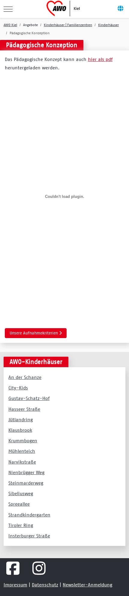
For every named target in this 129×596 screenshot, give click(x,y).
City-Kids (18, 387)
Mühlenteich (21, 451)
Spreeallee (19, 504)
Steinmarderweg (25, 483)
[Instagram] (39, 568)
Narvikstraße (22, 461)
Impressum (15, 584)
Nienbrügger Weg (26, 472)
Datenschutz (45, 584)
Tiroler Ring (20, 525)
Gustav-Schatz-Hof (29, 398)
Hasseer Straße (24, 409)
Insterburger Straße (29, 535)
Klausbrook (20, 430)
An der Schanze (24, 377)
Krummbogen (22, 440)
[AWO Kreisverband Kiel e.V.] (64, 9)
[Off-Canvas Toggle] (120, 9)
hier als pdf (100, 59)
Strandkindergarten (29, 514)
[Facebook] (13, 568)
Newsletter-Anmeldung (87, 584)
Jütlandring (20, 419)
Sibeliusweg (20, 493)
